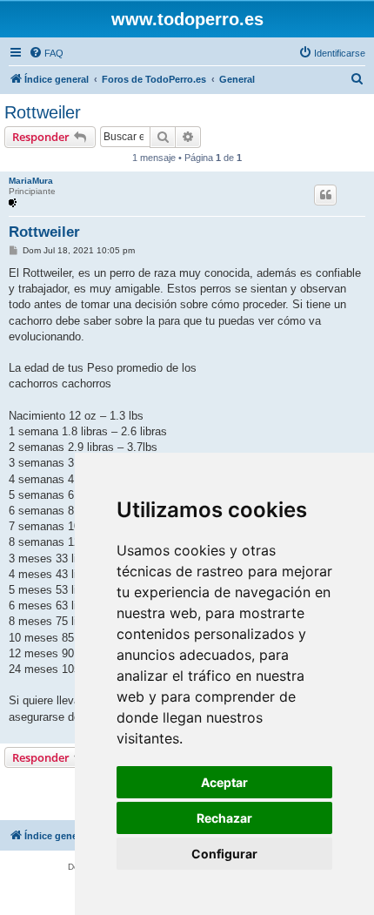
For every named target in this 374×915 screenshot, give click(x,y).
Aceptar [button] (224, 782)
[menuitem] (46, 53)
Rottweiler (42, 112)
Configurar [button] (224, 853)
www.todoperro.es (187, 19)
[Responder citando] (325, 195)
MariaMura (31, 180)
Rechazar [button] (224, 818)
